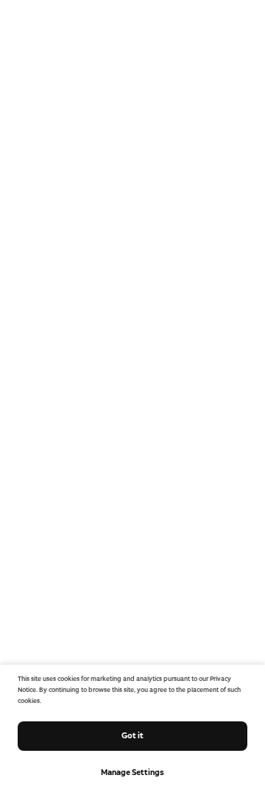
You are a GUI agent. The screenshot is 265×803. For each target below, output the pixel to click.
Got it (132, 735)
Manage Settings (132, 772)
